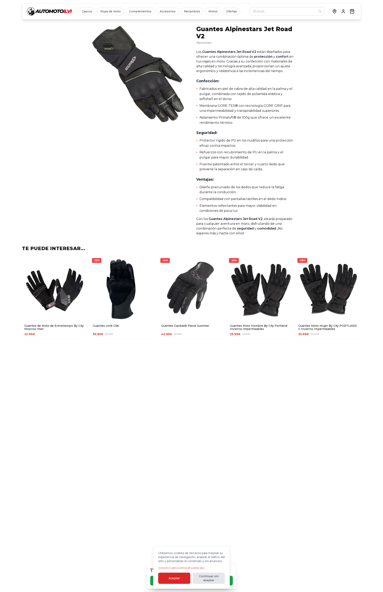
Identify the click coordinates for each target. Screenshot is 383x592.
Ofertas (231, 11)
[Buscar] (320, 11)
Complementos (140, 11)
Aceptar (174, 578)
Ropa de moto (110, 11)
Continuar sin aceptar (209, 578)
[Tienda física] (335, 11)
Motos (213, 11)
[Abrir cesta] (352, 11)
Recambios (192, 11)
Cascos (87, 11)
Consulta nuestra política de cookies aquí (181, 567)
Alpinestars (203, 43)
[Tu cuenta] (343, 11)
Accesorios (168, 11)
